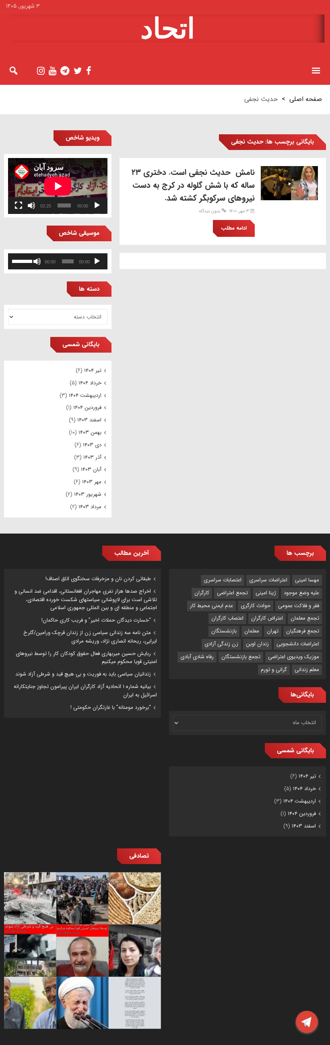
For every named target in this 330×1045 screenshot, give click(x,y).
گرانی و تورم (274, 669)
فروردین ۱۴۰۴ (87, 407)
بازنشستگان (224, 631)
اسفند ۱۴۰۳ (89, 420)
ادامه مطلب (234, 228)
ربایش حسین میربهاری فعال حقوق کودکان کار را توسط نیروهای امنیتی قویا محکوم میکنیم (86, 657)
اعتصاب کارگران (227, 618)
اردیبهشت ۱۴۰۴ (85, 395)
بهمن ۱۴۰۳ (89, 432)
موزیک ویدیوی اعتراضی (293, 657)
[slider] (22, 260)
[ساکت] (31, 205)
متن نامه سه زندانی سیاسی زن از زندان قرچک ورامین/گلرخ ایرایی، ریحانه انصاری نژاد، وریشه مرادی (90, 636)
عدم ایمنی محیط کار (211, 606)
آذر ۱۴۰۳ (92, 457)
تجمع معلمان (305, 618)
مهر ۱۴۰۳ (91, 482)
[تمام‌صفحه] (18, 205)
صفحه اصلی (305, 99)
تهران (272, 631)
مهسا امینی (307, 580)
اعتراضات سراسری (268, 580)
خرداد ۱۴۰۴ (89, 383)
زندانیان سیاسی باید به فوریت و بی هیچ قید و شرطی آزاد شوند (83, 674)
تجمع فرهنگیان (302, 631)
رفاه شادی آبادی (197, 657)
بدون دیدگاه (209, 211)
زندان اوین (257, 644)
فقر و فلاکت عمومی (298, 606)
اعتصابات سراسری (222, 580)
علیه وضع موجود (301, 593)
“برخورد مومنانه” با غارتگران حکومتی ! (110, 707)
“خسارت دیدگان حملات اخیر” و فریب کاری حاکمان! (96, 620)
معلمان (251, 631)
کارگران (201, 593)
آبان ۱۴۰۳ (91, 469)
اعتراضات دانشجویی (297, 644)
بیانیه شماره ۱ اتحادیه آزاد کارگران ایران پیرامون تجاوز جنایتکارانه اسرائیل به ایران (85, 690)
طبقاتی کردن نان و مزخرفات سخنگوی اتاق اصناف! (98, 579)
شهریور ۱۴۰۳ (87, 494)
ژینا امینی (266, 593)
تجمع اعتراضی (232, 593)
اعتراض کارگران (267, 618)
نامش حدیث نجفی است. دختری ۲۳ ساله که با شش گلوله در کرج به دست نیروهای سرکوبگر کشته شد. (193, 185)
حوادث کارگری (255, 606)
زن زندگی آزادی (221, 644)
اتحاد (167, 28)
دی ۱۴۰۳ (92, 445)
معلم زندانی (307, 669)
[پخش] (97, 205)
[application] (57, 186)
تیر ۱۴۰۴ (92, 370)
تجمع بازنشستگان (240, 657)
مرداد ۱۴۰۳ (89, 507)
